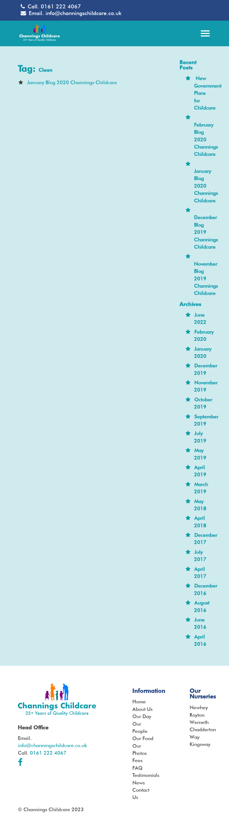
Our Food (142, 738)
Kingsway (200, 744)
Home (139, 701)
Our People (139, 727)
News (138, 783)
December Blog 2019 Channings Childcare (206, 232)
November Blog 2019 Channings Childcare (206, 278)
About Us (142, 709)
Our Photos (139, 749)
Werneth (199, 722)
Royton (197, 715)
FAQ (137, 768)
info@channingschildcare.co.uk (83, 13)
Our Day (141, 716)
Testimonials (143, 775)
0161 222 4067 (61, 6)
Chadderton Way (200, 733)
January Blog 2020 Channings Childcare (72, 82)
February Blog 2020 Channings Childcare (206, 139)
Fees (137, 760)
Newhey (199, 707)
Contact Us (140, 793)
